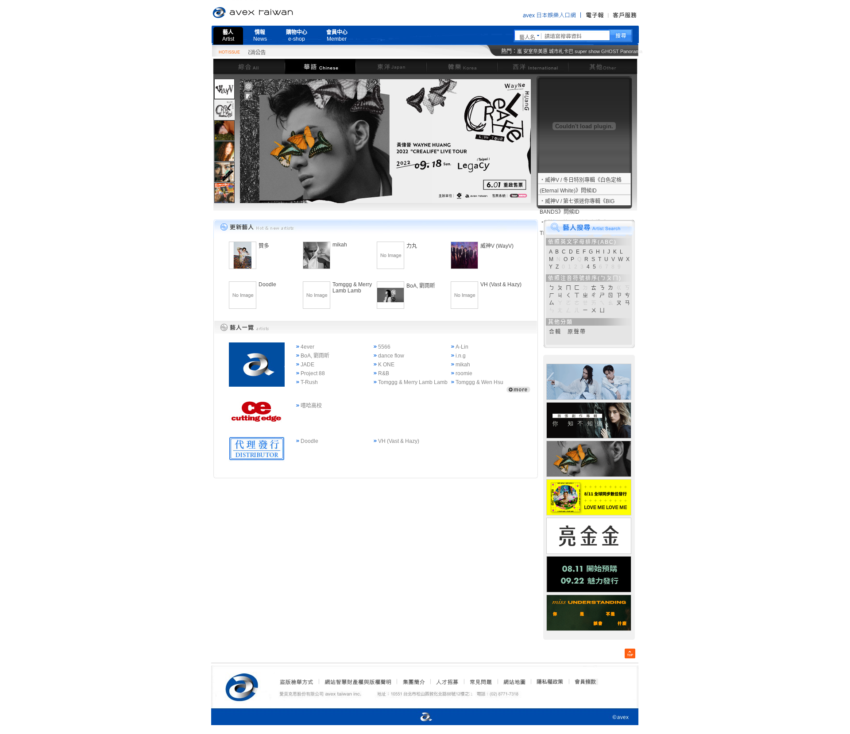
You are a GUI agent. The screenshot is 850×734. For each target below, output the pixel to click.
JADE (307, 364)
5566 (384, 347)
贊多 (264, 246)
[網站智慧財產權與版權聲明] (357, 682)
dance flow (391, 356)
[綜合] (249, 66)
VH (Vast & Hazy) (501, 284)
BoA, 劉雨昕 (420, 286)
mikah (339, 245)
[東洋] (390, 66)
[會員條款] (586, 682)
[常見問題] (480, 682)
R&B (383, 373)
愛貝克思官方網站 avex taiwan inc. (278, 13)
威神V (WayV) (497, 246)
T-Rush (309, 382)
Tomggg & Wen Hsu (479, 382)
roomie (464, 373)
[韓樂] (461, 66)
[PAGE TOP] (630, 653)
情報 (260, 35)
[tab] (224, 88)
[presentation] (224, 89)
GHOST (610, 51)
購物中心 (296, 35)
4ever (307, 347)
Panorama (631, 51)
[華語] (320, 66)
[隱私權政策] (547, 682)
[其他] (603, 66)
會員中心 (337, 35)
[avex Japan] (417, 717)
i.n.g (461, 356)
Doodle (267, 284)
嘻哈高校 (311, 406)
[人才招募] (447, 682)
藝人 (228, 35)
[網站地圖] (514, 682)
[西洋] (532, 66)
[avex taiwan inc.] (244, 685)
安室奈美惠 (535, 51)
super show (587, 51)
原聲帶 (577, 332)
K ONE (386, 364)
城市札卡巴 (561, 51)
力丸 (411, 246)
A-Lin (462, 347)
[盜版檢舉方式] (296, 682)
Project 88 (313, 373)
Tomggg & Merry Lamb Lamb (352, 287)
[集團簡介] (413, 682)
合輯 (555, 332)
